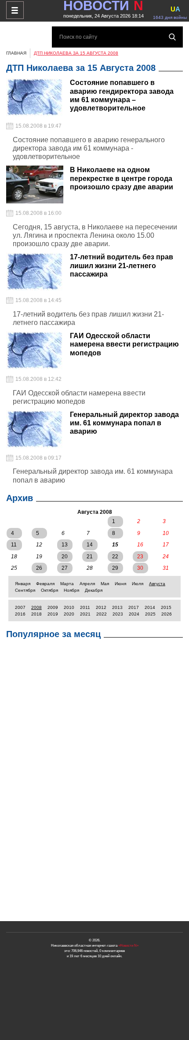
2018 (36, 614)
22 (115, 556)
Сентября (25, 590)
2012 (101, 607)
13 (65, 545)
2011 (85, 607)
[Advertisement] (94, 782)
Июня (120, 583)
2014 (150, 607)
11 (14, 545)
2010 (69, 607)
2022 (101, 614)
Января (22, 583)
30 (140, 568)
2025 (150, 614)
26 (39, 568)
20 (65, 556)
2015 (166, 607)
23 (140, 556)
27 (65, 568)
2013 (117, 607)
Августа (157, 583)
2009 (52, 607)
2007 (20, 607)
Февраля (45, 583)
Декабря (93, 590)
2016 (20, 614)
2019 (52, 614)
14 (90, 545)
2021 (85, 614)
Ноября (71, 590)
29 (115, 568)
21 (90, 556)
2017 (133, 607)
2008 (36, 607)
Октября (49, 590)
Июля (137, 583)
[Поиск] (172, 37)
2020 (69, 614)
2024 (134, 614)
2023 (118, 614)
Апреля (87, 583)
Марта (67, 583)
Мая (105, 583)
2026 (166, 614)
